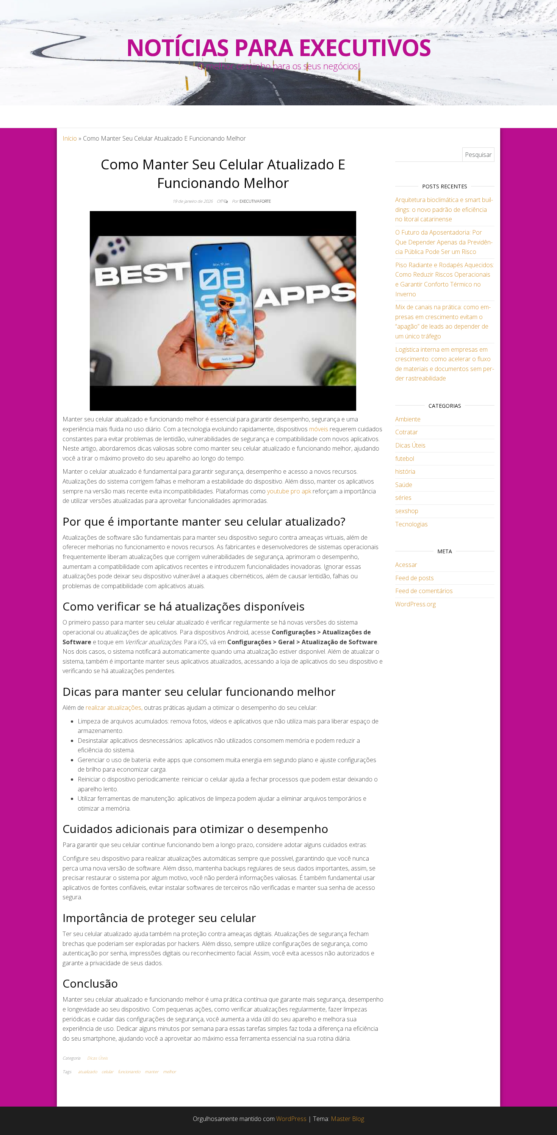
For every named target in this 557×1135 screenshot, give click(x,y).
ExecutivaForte (255, 201)
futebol (404, 458)
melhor (169, 1071)
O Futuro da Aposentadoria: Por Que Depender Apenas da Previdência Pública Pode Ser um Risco (444, 242)
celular (107, 1071)
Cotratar (406, 432)
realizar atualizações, (114, 707)
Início (70, 138)
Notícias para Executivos (278, 47)
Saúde (403, 485)
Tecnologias (411, 524)
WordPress (291, 1119)
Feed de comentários (424, 591)
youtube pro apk (289, 491)
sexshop (406, 511)
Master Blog (347, 1119)
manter (151, 1071)
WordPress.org (415, 604)
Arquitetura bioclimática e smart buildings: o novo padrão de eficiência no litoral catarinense (444, 209)
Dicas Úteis (97, 1058)
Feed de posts (414, 578)
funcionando (129, 1071)
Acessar (406, 564)
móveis (318, 429)
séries (403, 497)
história (405, 471)
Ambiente (408, 419)
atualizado (87, 1071)
